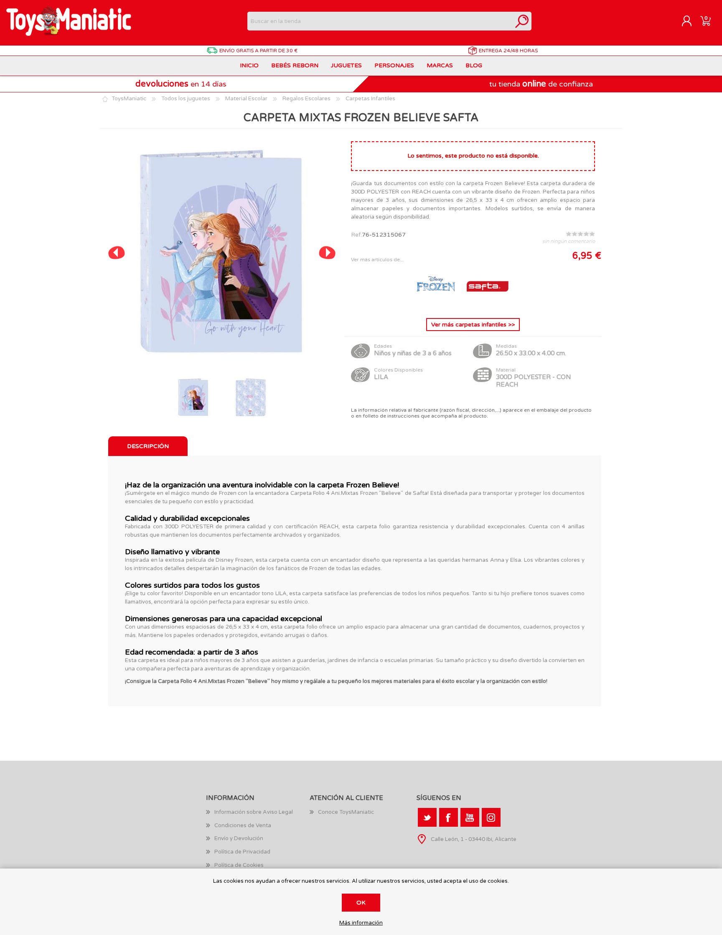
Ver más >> (473, 324)
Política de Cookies (239, 865)
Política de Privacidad (242, 851)
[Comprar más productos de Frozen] (437, 304)
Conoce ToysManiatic (346, 812)
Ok (361, 902)
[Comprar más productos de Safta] (488, 304)
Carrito (705, 21)
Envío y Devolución (238, 838)
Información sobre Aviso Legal (253, 812)
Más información (361, 923)
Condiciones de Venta (242, 825)
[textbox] (380, 21)
